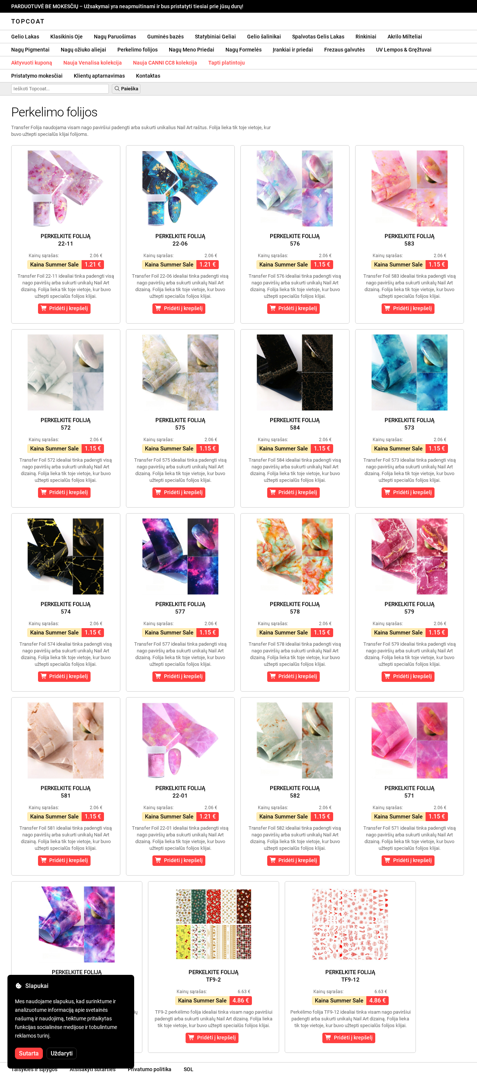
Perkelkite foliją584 (295, 424)
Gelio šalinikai (264, 37)
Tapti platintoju (226, 63)
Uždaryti (62, 1053)
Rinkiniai (366, 37)
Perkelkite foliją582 (295, 792)
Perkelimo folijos (137, 50)
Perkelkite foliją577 (180, 608)
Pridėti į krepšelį (67, 308)
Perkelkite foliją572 (66, 424)
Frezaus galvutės (344, 50)
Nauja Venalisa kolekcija (92, 63)
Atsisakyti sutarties (93, 1069)
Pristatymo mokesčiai (37, 76)
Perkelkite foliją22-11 (66, 240)
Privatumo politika (149, 1069)
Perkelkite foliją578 (295, 608)
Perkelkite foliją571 (410, 792)
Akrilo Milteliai (405, 37)
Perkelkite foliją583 (410, 240)
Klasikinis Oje (66, 37)
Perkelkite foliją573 (410, 424)
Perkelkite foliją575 (180, 424)
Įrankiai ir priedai (293, 50)
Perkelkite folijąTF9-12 (350, 976)
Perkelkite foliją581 (66, 792)
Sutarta (29, 1053)
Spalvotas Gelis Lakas (318, 37)
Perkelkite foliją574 (66, 608)
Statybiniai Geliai (215, 37)
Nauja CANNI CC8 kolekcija (165, 63)
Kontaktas (148, 76)
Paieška (129, 88)
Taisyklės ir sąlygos (34, 1069)
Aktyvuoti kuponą (31, 63)
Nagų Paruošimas (115, 37)
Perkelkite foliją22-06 (180, 240)
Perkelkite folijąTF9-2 (213, 976)
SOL (188, 1069)
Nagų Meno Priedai (191, 50)
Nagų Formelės (243, 50)
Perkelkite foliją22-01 (180, 792)
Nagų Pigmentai (30, 50)
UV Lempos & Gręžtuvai (404, 50)
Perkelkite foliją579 (410, 608)
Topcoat (28, 21)
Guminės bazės (165, 37)
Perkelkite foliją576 (295, 240)
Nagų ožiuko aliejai (83, 50)
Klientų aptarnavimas (99, 76)
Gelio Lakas (25, 37)
